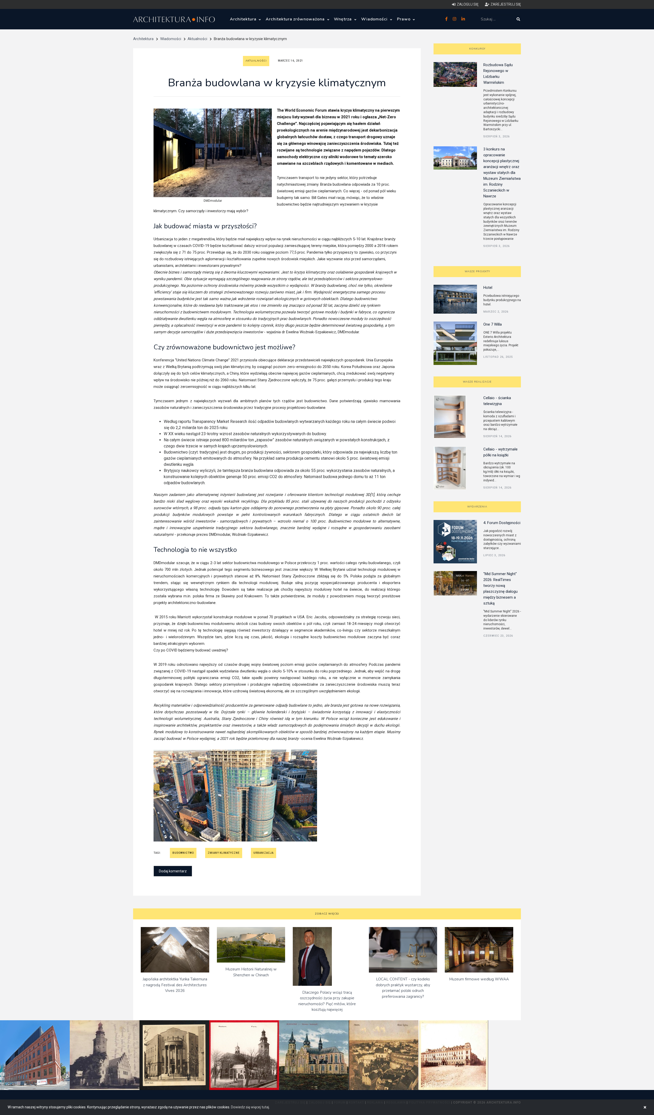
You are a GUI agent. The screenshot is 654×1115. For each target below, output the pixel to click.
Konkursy (477, 49)
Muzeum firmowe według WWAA (479, 979)
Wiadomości (375, 19)
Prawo (404, 19)
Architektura (244, 19)
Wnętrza (343, 19)
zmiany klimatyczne (224, 852)
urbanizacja (263, 852)
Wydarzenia (477, 506)
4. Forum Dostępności (501, 522)
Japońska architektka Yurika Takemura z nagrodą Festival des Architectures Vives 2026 (175, 985)
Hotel (487, 287)
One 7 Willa (492, 324)
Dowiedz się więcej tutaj (250, 1107)
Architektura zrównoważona (296, 19)
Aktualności (197, 39)
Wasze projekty (477, 271)
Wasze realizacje (477, 382)
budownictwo (183, 852)
